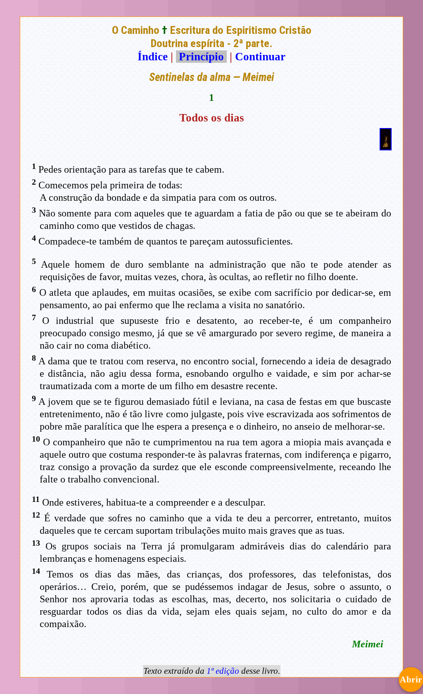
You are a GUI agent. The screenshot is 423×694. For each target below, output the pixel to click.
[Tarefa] (386, 146)
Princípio (201, 56)
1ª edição (223, 671)
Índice (153, 56)
